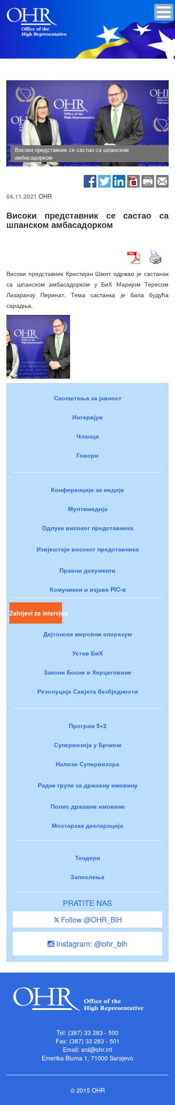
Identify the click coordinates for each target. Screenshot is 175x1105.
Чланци (87, 436)
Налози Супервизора (87, 763)
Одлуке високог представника (87, 527)
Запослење (87, 876)
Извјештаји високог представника (88, 549)
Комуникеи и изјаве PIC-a (88, 589)
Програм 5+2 (88, 725)
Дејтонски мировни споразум (87, 634)
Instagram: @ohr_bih (90, 943)
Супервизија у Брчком (87, 744)
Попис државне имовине (88, 806)
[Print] (147, 180)
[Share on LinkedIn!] (119, 180)
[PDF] (133, 180)
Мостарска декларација (87, 825)
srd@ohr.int (96, 1049)
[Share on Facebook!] (90, 180)
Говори (87, 455)
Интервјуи (87, 417)
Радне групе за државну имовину (88, 785)
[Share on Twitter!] (104, 180)
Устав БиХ (87, 653)
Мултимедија (87, 508)
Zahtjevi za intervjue (35, 613)
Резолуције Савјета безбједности (87, 691)
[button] (164, 12)
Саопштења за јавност (87, 398)
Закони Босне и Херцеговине (87, 672)
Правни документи (87, 570)
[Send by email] (162, 180)
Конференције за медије (87, 489)
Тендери (87, 857)
